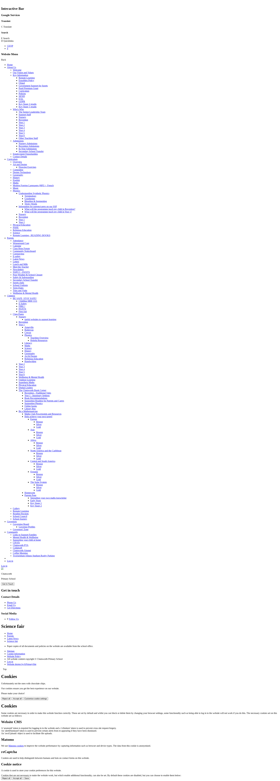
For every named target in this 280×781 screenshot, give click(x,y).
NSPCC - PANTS (21, 272)
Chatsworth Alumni (22, 550)
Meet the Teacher (21, 267)
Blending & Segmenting (35, 201)
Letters (16, 261)
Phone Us (11, 602)
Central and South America (42, 461)
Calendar (17, 246)
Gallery (16, 508)
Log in (10, 561)
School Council (20, 516)
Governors (12, 521)
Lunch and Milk (20, 264)
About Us (11, 67)
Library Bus (30, 408)
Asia (32, 429)
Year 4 (22, 130)
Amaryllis (29, 327)
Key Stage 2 (36, 506)
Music (16, 188)
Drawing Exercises (27, 167)
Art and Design (20, 164)
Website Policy (14, 656)
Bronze (39, 422)
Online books (30, 406)
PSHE (16, 227)
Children (11, 296)
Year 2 (22, 125)
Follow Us (14, 619)
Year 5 (22, 133)
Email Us (11, 605)
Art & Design (30, 356)
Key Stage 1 (36, 503)
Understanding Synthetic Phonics (34, 193)
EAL (21, 99)
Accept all (17, 699)
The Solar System (38, 482)
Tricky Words (30, 204)
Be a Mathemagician (28, 411)
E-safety (16, 256)
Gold (38, 427)
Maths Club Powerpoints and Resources (42, 414)
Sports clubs (18, 282)
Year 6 (22, 135)
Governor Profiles (27, 527)
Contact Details (20, 156)
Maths (16, 183)
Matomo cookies (16, 746)
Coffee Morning (20, 553)
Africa (33, 440)
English (16, 180)
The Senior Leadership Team (32, 112)
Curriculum (24, 91)
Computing (18, 169)
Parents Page (30, 495)
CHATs (16, 542)
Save (26, 778)
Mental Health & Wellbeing (25, 537)
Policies (22, 93)
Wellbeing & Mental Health (25, 293)
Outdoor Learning (27, 380)
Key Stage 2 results (27, 104)
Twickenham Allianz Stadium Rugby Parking (34, 555)
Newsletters (18, 269)
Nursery (22, 117)
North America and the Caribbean (45, 450)
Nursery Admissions (28, 143)
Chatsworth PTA (20, 545)
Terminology (30, 196)
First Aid (23, 311)
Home (10, 64)
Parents (10, 238)
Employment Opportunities (25, 154)
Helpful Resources (38, 340)
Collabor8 (17, 548)
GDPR (22, 101)
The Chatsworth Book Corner (32, 390)
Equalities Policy (26, 80)
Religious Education (22, 230)
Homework (29, 492)
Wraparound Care (21, 243)
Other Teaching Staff (28, 138)
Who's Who (18, 109)
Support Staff (25, 114)
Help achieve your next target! (38, 416)
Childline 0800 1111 (28, 301)
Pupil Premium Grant (28, 88)
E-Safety (23, 303)
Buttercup (29, 330)
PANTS (22, 309)
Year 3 (22, 127)
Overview (17, 162)
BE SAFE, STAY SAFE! (24, 298)
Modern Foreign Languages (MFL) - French (33, 185)
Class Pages (18, 314)
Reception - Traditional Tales (37, 393)
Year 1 (22, 122)
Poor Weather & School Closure (27, 275)
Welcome (17, 70)
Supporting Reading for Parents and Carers (44, 401)
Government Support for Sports (33, 85)
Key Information (20, 75)
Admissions (18, 141)
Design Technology (22, 172)
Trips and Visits (20, 290)
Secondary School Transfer (31, 151)
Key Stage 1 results (27, 106)
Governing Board (21, 524)
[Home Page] (2, 569)
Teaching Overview (39, 338)
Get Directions (13, 608)
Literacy (28, 343)
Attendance (18, 240)
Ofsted (22, 83)
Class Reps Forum (21, 248)
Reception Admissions (29, 146)
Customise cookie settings (35, 699)
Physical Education (21, 225)
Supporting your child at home (27, 540)
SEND (22, 96)
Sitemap (10, 651)
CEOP (10, 46)
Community (12, 532)
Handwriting (30, 361)
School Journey (20, 519)
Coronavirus (18, 254)
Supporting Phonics (33, 403)
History (16, 177)
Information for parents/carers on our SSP (38, 206)
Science (16, 232)
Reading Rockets (21, 513)
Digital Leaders (26, 387)
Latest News (18, 259)
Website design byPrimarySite (21, 664)
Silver (39, 424)
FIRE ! (22, 306)
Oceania (34, 471)
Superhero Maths (26, 382)
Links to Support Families (25, 534)
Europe (33, 419)
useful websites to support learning (40, 319)
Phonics (16, 190)
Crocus (27, 332)
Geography (18, 175)
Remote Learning (27, 78)
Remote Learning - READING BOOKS (31, 235)
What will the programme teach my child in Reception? (49, 209)
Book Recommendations (35, 398)
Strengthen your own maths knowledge (48, 498)
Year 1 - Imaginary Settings (37, 395)
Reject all (6, 699)
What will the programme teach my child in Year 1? (48, 211)
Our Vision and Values (23, 72)
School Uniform (20, 285)
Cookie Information (16, 653)
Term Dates (18, 288)
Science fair (12, 641)
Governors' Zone (20, 529)
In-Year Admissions (28, 148)
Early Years (35, 500)
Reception (23, 120)
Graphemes (29, 198)
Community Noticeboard (24, 251)
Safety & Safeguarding (23, 277)
